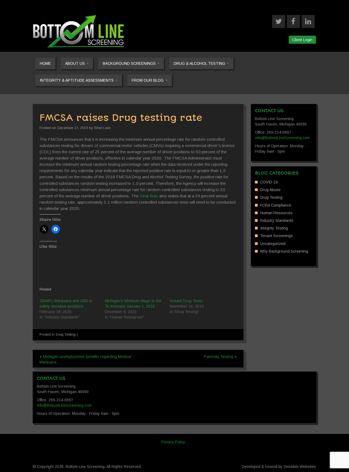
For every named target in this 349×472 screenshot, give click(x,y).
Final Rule (149, 196)
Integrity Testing (274, 228)
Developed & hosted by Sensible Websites (279, 466)
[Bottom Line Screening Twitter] (278, 21)
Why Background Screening (284, 251)
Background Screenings (130, 63)
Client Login (302, 40)
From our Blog (148, 80)
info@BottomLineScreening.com (282, 138)
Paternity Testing (218, 356)
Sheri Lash (102, 128)
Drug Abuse (270, 190)
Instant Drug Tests (186, 301)
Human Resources (276, 213)
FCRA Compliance (275, 205)
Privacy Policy (173, 442)
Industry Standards (276, 220)
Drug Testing (66, 334)
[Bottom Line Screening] (78, 31)
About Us (75, 63)
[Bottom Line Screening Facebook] (293, 21)
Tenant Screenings (276, 236)
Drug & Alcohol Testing (200, 63)
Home (45, 63)
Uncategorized (272, 243)
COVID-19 (269, 182)
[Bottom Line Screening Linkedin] (308, 21)
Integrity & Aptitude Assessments (77, 80)
